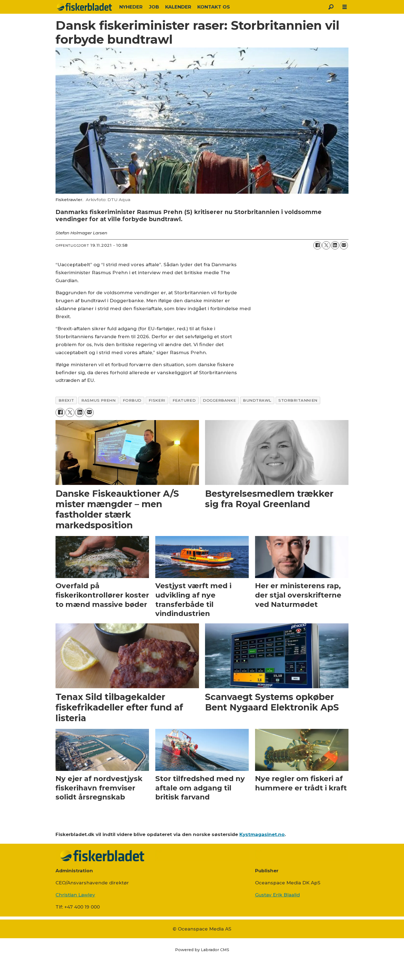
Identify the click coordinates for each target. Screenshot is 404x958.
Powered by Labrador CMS (202, 949)
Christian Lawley (75, 895)
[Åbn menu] (344, 7)
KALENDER (178, 7)
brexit (66, 400)
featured (184, 400)
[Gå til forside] (84, 7)
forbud (132, 400)
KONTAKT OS (213, 7)
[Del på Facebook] (317, 245)
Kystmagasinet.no (262, 834)
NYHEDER (131, 7)
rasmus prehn (98, 400)
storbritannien (297, 400)
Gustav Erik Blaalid (277, 895)
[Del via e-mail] (344, 245)
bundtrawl (257, 400)
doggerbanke (219, 400)
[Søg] (331, 7)
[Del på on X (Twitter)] (326, 245)
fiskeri (157, 400)
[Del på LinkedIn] (335, 245)
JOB (154, 7)
